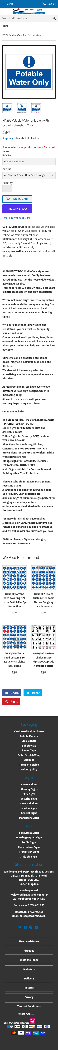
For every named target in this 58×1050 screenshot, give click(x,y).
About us (29, 950)
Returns (29, 987)
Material (6, 168)
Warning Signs (29, 789)
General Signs (29, 813)
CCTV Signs (29, 794)
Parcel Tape (29, 750)
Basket (52, 3)
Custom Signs (29, 784)
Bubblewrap (29, 745)
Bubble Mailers (29, 736)
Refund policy (29, 769)
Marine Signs (29, 808)
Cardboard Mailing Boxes (29, 731)
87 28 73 (39, 905)
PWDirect (30, 1014)
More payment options (17, 217)
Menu (9, 3)
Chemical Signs (29, 803)
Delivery (29, 978)
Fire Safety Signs (29, 832)
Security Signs (29, 798)
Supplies (29, 759)
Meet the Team (29, 959)
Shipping (7, 138)
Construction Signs (29, 847)
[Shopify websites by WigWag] (32, 1023)
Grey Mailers (29, 740)
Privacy (29, 997)
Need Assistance (29, 941)
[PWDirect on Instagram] (31, 927)
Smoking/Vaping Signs (29, 837)
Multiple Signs (29, 856)
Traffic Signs (29, 842)
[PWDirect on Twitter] (19, 927)
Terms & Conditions (29, 1006)
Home (5, 26)
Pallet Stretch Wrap (29, 755)
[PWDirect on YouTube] (36, 927)
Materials (29, 969)
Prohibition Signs (29, 851)
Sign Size (7, 155)
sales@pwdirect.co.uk (33, 915)
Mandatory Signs (29, 817)
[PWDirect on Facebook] (25, 927)
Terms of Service (29, 764)
